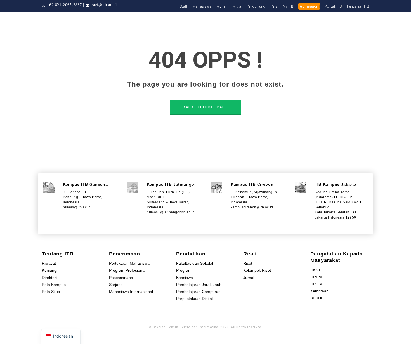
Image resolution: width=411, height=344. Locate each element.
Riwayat (49, 263)
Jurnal (248, 277)
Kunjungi (49, 270)
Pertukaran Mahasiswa (129, 263)
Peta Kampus (54, 284)
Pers (274, 6)
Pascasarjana (121, 277)
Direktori (49, 277)
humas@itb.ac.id (77, 207)
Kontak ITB (333, 6)
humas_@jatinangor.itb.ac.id (171, 212)
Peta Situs (51, 291)
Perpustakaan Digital (194, 298)
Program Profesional (127, 270)
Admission (309, 6)
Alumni (222, 6)
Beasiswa (184, 277)
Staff (183, 6)
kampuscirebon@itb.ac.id (252, 207)
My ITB (288, 6)
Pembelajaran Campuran (198, 291)
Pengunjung (255, 6)
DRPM (316, 277)
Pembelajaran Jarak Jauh (198, 284)
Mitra (237, 6)
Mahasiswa (202, 6)
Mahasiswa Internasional (131, 291)
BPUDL (316, 298)
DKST (315, 270)
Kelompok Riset (257, 270)
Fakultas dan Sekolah (195, 263)
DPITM (316, 284)
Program (184, 270)
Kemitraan (319, 291)
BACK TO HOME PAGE (205, 107)
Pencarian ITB (358, 6)
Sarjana (116, 284)
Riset (247, 263)
